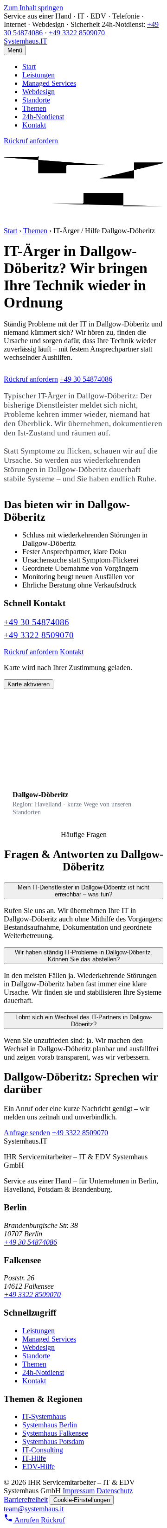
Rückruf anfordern (31, 141)
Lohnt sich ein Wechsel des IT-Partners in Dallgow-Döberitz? (83, 1021)
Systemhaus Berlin (49, 1425)
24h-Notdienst (43, 117)
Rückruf (53, 1520)
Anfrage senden (27, 1133)
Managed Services (49, 83)
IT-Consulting (42, 1450)
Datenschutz (114, 1491)
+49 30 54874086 (86, 379)
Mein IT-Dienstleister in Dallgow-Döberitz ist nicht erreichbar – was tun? (83, 891)
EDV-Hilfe (38, 1466)
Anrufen (27, 1520)
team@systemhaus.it (34, 1509)
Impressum (79, 1491)
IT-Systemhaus (44, 1416)
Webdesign (38, 92)
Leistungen (38, 75)
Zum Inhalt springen (33, 8)
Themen (34, 108)
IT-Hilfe (34, 1458)
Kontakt (34, 125)
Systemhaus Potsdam (53, 1441)
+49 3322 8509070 (77, 33)
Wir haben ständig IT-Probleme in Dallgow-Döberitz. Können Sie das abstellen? (84, 956)
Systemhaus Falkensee (55, 1433)
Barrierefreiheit (26, 1499)
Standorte (36, 100)
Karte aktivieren (28, 684)
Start (29, 66)
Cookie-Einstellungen (81, 1499)
